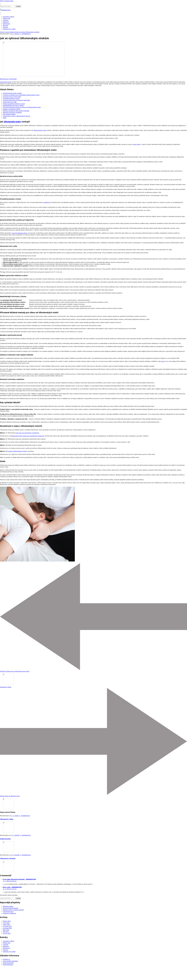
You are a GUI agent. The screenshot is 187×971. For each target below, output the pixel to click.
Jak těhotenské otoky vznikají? (12, 93)
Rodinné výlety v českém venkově (13, 910)
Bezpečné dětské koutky (10, 908)
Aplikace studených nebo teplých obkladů (16, 111)
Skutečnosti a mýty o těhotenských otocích (16, 116)
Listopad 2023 (7, 928)
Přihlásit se (6, 959)
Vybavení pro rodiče (9, 29)
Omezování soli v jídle (10, 102)
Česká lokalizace (8, 964)
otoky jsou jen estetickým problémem (27, 433)
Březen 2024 (7, 921)
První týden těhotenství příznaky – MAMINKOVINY (19, 879)
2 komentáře (13, 79)
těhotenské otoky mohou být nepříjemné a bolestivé (27, 436)
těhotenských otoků (40, 130)
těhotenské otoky (12, 121)
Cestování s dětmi (8, 17)
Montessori (6, 24)
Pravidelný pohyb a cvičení (11, 98)
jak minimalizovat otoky (19, 233)
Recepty (5, 27)
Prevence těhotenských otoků (16, 451)
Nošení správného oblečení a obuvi (14, 104)
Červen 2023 (7, 933)
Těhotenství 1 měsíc (6, 819)
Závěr (4, 118)
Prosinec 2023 (7, 926)
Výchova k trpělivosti (9, 913)
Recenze (5, 25)
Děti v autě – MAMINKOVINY (12, 887)
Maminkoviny (4, 79)
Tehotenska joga (8, 911)
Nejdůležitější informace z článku (13, 105)
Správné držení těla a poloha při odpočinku (16, 100)
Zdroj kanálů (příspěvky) (10, 961)
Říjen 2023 (6, 930)
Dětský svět (6, 18)
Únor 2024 (6, 923)
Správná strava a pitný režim (12, 97)
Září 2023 (6, 931)
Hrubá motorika (5, 839)
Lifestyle (5, 20)
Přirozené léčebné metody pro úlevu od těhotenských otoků (22, 107)
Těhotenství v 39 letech (7, 858)
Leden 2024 (6, 924)
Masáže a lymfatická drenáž (11, 109)
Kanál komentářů (8, 963)
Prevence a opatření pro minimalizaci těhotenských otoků (21, 95)
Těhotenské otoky (5, 82)
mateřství (47, 202)
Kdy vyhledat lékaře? (9, 114)
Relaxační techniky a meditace (12, 112)
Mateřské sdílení (8, 906)
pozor (163, 361)
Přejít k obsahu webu (6, 1)
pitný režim (136, 144)
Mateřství (6, 22)
